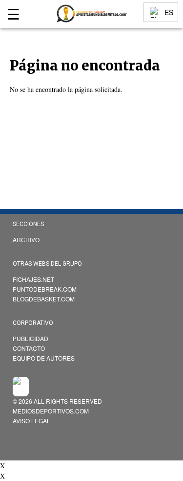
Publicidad (30, 338)
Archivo (26, 239)
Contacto (29, 348)
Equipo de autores (44, 358)
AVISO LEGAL (31, 420)
